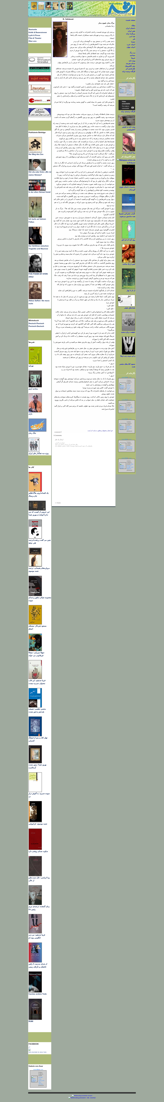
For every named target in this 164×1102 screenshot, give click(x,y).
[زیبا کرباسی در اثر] (129, 151)
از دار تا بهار (131, 290)
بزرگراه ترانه (130, 34)
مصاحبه (132, 55)
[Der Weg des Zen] (35, 152)
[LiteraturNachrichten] (40, 71)
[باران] (35, 412)
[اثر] (30, 1050)
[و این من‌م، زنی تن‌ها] (128, 354)
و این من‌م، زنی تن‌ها (127, 356)
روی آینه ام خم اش (128, 240)
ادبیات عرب (131, 44)
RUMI (31, 1021)
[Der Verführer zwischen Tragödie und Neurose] (35, 244)
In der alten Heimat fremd (39, 192)
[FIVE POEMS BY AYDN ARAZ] (35, 272)
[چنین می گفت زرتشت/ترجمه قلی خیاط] (35, 538)
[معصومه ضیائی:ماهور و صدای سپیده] (35, 595)
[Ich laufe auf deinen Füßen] (35, 217)
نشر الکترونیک (130, 66)
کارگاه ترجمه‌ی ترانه (128, 111)
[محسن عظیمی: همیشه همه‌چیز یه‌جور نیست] (35, 707)
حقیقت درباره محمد (128, 332)
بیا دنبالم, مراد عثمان (130, 407)
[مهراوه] (35, 364)
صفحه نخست (130, 20)
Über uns (33, 41)
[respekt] (40, 104)
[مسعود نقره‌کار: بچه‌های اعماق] (35, 624)
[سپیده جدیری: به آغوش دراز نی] (35, 791)
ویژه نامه (132, 61)
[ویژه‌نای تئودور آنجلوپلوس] (126, 125)
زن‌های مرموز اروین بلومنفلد (129, 387)
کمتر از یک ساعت (128, 264)
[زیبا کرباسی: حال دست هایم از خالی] (35, 876)
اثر (29, 1047)
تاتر (134, 39)
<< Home (58, 503)
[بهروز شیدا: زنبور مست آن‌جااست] (35, 736)
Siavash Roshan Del (129, 428)
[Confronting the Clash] (35, 650)
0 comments (57, 432)
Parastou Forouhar (129, 447)
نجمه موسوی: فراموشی (38, 824)
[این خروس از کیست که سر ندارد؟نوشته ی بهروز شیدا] (37, 510)
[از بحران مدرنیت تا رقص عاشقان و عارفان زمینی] (35, 962)
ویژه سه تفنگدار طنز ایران (39, 453)
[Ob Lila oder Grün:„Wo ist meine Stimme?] (37, 170)
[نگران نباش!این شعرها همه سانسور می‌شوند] (128, 212)
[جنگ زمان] (37, 431)
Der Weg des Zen (36, 154)
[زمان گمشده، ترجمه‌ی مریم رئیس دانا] (35, 904)
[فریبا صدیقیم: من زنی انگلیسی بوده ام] (35, 933)
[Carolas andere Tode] (35, 992)
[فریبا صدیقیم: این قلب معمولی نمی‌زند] (35, 678)
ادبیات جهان (131, 47)
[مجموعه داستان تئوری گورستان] (128, 185)
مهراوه (31, 366)
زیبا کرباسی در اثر (128, 153)
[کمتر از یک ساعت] (128, 262)
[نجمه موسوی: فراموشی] (35, 822)
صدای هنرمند (130, 63)
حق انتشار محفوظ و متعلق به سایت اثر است (100, 430)
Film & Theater (35, 38)
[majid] (37, 190)
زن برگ (132, 53)
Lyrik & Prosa (34, 35)
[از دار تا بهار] (128, 288)
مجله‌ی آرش (33, 389)
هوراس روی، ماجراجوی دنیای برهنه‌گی (41, 1080)
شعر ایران (131, 31)
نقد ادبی (132, 36)
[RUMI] (35, 1019)
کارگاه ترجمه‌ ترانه (128, 71)
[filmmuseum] (40, 63)
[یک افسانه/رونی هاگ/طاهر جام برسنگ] (35, 491)
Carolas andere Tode (38, 994)
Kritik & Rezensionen (38, 32)
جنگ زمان (32, 433)
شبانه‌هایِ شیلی (129, 308)
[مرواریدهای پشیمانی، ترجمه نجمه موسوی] (35, 566)
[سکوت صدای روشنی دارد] (35, 849)
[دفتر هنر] (34, 451)
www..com (38, 1069)
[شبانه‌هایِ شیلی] (126, 306)
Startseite (33, 29)
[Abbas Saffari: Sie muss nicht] (35, 299)
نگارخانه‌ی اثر (130, 69)
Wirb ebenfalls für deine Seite (38, 1052)
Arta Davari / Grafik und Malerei (130, 466)
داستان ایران (130, 28)
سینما (133, 42)
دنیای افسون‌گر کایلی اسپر (130, 91)
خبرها (133, 58)
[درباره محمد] (128, 330)
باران (30, 414)
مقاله (133, 25)
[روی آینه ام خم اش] (128, 238)
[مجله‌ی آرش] (35, 387)
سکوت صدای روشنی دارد (38, 851)
